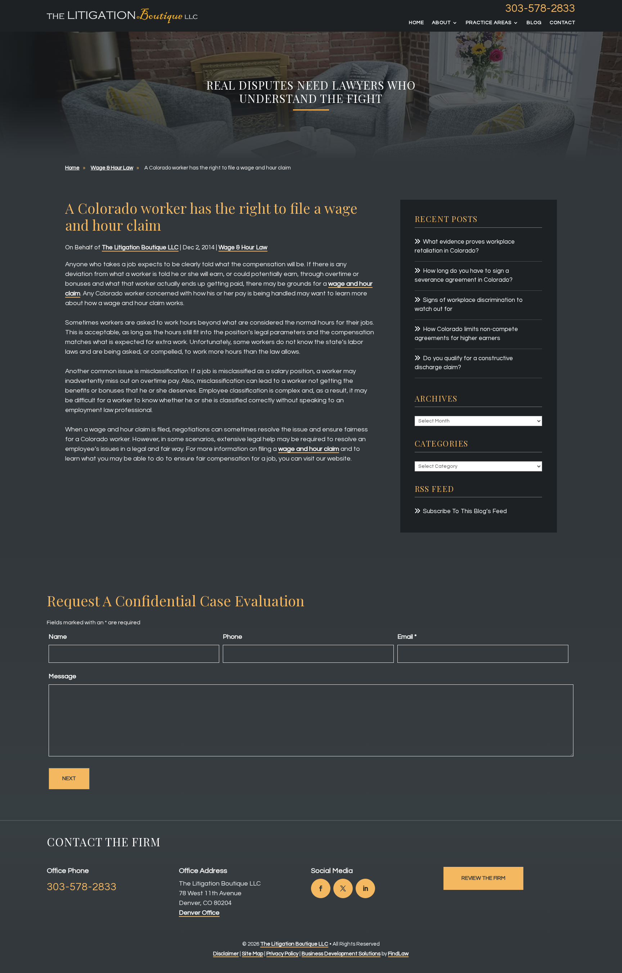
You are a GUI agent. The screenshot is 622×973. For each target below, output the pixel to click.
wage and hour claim (308, 448)
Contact (562, 22)
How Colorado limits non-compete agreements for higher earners (466, 334)
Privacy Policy (282, 953)
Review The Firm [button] (483, 878)
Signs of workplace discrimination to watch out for (469, 305)
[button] (615, 921)
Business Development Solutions (341, 953)
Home (416, 22)
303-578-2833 (540, 8)
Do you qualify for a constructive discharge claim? (464, 363)
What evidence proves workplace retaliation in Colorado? (465, 246)
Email (407, 636)
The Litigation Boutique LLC (140, 247)
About (441, 22)
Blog (534, 22)
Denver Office (199, 912)
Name (58, 636)
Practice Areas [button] (488, 22)
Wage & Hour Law (242, 247)
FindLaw (398, 953)
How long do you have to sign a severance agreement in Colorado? (464, 276)
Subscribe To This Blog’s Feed (465, 511)
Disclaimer (226, 953)
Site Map (252, 953)
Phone (232, 636)
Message (62, 676)
